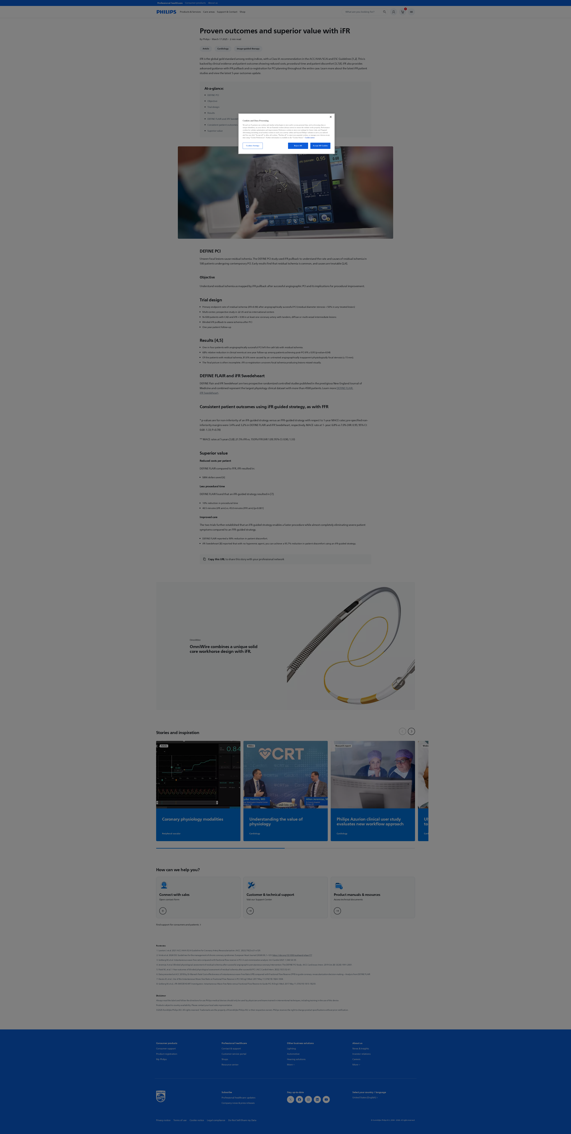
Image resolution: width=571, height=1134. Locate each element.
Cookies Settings (252, 146)
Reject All (298, 146)
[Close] (330, 117)
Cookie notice (310, 137)
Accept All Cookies (320, 146)
